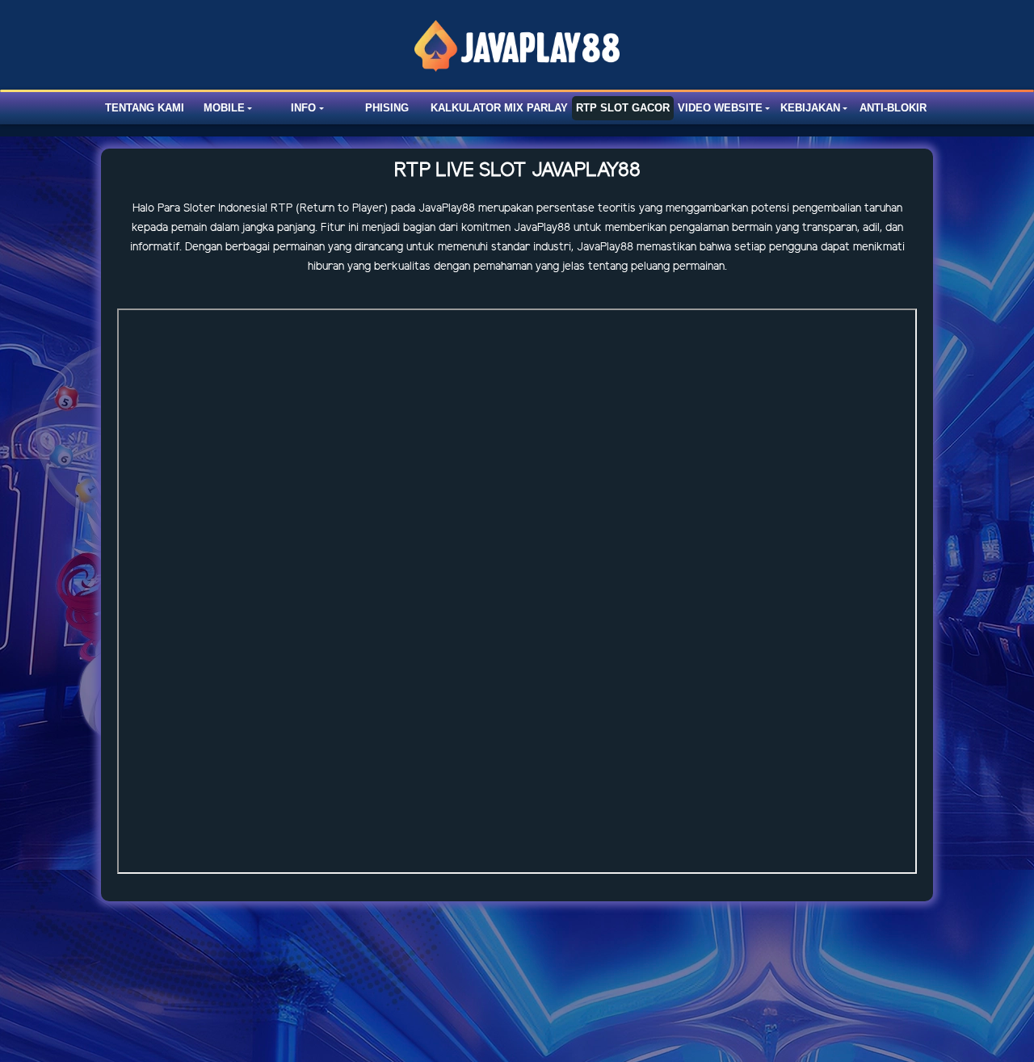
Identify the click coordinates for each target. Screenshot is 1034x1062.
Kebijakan (810, 108)
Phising (387, 108)
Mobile (224, 108)
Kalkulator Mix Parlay (499, 108)
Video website (720, 108)
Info (303, 108)
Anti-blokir (893, 108)
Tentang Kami (144, 108)
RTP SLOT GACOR (623, 108)
